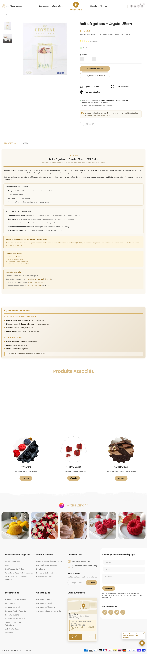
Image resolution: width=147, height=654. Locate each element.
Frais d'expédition (97, 35)
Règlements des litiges (46, 573)
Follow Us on (109, 607)
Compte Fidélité (12, 615)
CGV (7, 565)
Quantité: (84, 55)
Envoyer (108, 588)
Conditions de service (124, 595)
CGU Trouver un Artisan (15, 569)
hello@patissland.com (81, 561)
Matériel (93, 6)
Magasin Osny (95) (13, 607)
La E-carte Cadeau (13, 629)
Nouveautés (44, 6)
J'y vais (26, 478)
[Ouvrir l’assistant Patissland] (142, 643)
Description (10, 143)
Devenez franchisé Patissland (13, 624)
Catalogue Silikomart (45, 607)
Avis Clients (10, 603)
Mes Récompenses (14, 6)
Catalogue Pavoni (44, 603)
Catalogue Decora (44, 599)
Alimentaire (56, 6)
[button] (84, 41)
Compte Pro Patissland (15, 619)
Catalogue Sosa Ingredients (48, 611)
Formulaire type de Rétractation (19, 573)
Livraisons (40, 569)
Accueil (4, 15)
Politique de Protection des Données (17, 578)
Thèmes (103, 6)
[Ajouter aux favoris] (5, 380)
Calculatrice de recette (15, 611)
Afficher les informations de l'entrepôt (97, 106)
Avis (25, 143)
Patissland (12, 650)
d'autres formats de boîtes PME (39, 279)
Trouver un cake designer (16, 599)
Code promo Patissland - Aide (49, 561)
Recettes (9, 633)
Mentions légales (12, 561)
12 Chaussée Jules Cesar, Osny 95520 (84, 567)
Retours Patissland (44, 577)
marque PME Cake (35, 285)
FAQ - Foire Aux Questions (47, 565)
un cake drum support (36, 282)
